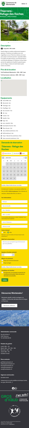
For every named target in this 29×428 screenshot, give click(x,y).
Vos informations (6, 197)
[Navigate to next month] (26, 158)
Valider (5, 280)
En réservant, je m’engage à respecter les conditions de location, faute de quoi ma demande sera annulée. (14, 274)
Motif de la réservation (8, 239)
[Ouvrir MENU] (26, 4)
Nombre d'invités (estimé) (9, 252)
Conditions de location (8, 270)
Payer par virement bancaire (11, 260)
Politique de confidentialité (6, 423)
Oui (5, 232)
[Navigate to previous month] (3, 158)
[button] (2, 30)
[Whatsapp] (15, 388)
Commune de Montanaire (11, 3)
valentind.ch (11, 424)
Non (11, 232)
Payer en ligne (7, 263)
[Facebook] (13, 388)
